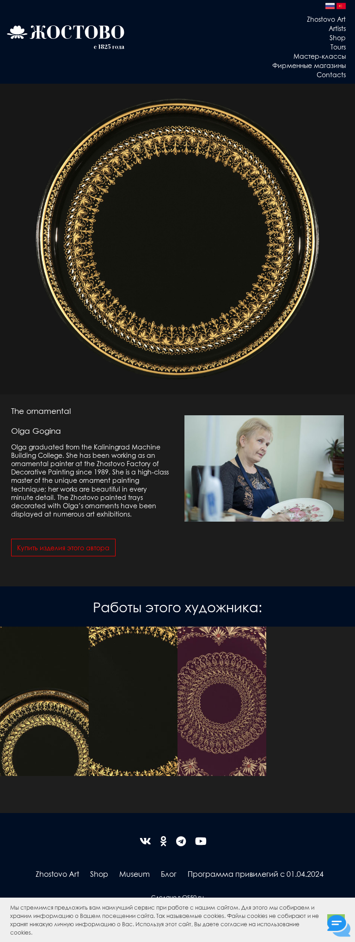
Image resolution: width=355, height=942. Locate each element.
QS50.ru (193, 897)
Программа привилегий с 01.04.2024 (256, 874)
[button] (35, 933)
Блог (169, 874)
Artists (337, 28)
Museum (134, 874)
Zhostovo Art (326, 19)
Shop (338, 37)
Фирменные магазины (309, 65)
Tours (338, 47)
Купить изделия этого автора (63, 547)
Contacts (331, 74)
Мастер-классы (320, 56)
